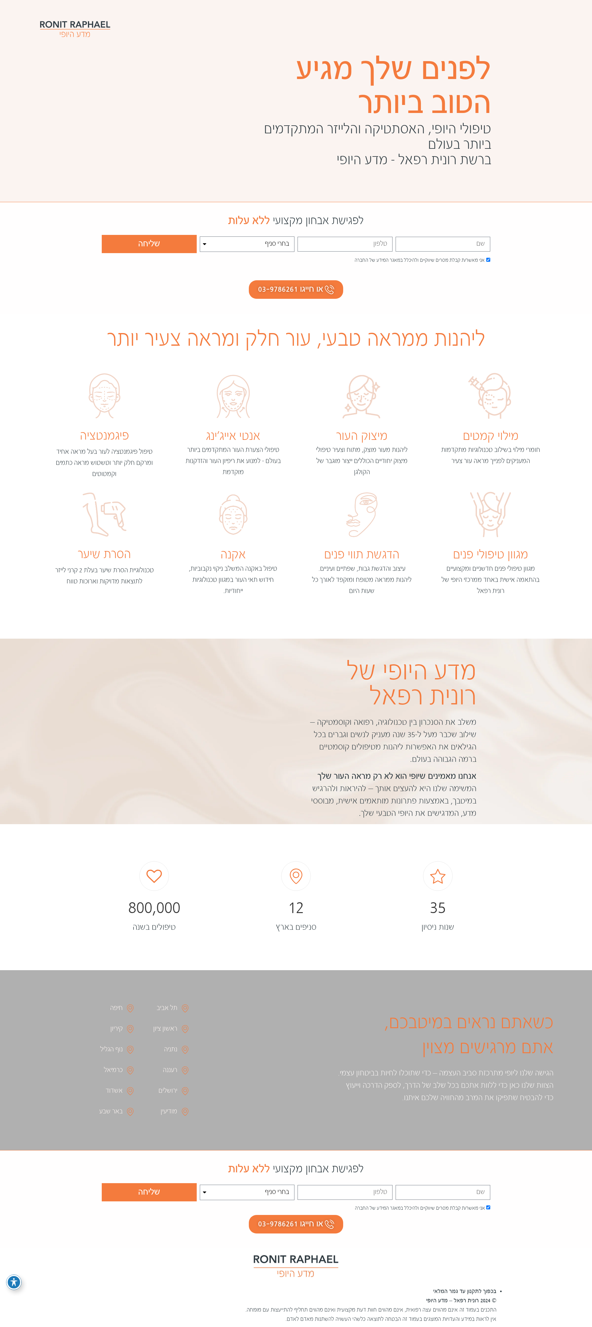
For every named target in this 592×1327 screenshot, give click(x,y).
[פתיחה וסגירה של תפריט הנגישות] (13, 1282)
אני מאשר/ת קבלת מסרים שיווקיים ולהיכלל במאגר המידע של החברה (420, 260)
